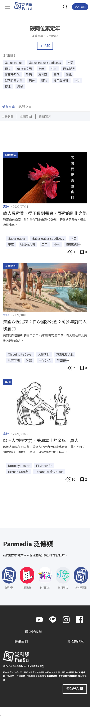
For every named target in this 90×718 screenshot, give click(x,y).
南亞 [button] (70, 62)
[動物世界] (45, 177)
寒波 (6, 206)
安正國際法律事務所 (67, 676)
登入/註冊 (80, 6)
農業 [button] (20, 86)
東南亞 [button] (43, 74)
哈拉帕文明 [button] (24, 68)
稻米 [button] (32, 80)
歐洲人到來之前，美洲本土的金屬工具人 (40, 440)
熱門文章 (25, 106)
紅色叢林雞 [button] (61, 80)
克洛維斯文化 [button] (65, 354)
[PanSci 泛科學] (25, 6)
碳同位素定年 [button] (14, 80)
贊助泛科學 (74, 688)
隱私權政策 (75, 641)
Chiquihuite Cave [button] (20, 354)
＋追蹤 (45, 45)
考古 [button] (78, 80)
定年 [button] (41, 68)
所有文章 (8, 106)
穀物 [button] (44, 80)
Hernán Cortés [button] (18, 472)
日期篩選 (45, 116)
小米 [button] (54, 68)
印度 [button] (8, 68)
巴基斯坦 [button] (69, 68)
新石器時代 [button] (12, 74)
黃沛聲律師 (52, 676)
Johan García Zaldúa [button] (49, 472)
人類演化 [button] (44, 354)
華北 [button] (8, 86)
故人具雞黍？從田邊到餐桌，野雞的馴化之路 (45, 213)
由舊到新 (26, 116)
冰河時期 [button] (14, 360)
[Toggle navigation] (7, 7)
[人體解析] (45, 286)
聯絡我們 (21, 641)
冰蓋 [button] (29, 360)
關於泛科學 (33, 631)
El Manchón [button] (44, 466)
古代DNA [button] (45, 360)
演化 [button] (69, 74)
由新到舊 (7, 116)
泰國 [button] (57, 74)
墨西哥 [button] (61, 360)
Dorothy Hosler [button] (19, 466)
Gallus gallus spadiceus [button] (45, 62)
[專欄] (45, 404)
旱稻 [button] (29, 74)
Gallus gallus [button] (14, 62)
